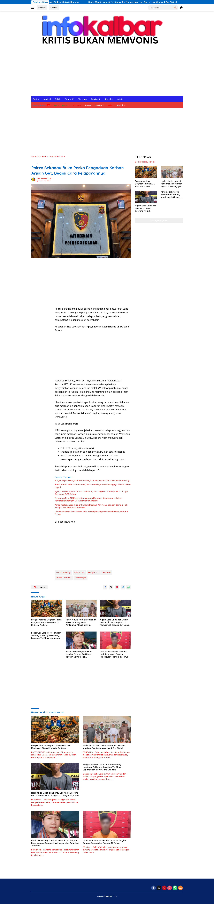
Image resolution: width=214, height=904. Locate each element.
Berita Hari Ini (39, 105)
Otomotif (69, 99)
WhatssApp (80, 577)
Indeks (120, 99)
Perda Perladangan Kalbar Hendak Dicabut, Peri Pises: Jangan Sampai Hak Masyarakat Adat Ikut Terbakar (91, 506)
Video (110, 105)
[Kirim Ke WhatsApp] (128, 587)
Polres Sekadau (63, 577)
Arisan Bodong (63, 572)
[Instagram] (169, 888)
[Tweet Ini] (111, 587)
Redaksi (42, 7)
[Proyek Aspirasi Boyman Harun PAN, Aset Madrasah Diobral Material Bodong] (46, 608)
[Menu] (33, 7)
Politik (58, 99)
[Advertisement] (107, 74)
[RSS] (180, 888)
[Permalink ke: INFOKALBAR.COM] (33, 179)
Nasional (99, 105)
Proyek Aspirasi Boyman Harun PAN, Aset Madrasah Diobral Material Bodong (92, 480)
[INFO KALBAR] (99, 31)
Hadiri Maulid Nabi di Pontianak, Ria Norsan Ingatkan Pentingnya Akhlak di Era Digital (97, 2)
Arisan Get (79, 572)
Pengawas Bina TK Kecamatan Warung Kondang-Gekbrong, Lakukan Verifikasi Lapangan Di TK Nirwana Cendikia (88, 499)
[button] (175, 7)
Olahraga (82, 99)
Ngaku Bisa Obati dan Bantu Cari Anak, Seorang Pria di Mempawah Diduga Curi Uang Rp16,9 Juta (91, 492)
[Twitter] (158, 888)
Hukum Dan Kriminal (75, 162)
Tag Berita (96, 99)
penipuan (106, 572)
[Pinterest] (164, 888)
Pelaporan (93, 572)
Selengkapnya (158, 220)
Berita (36, 99)
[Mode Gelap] (181, 7)
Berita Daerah (61, 105)
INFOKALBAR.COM (44, 178)
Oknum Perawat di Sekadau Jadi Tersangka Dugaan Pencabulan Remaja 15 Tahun (91, 513)
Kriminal (47, 99)
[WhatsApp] (175, 888)
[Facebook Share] (105, 587)
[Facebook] (153, 888)
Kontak (54, 7)
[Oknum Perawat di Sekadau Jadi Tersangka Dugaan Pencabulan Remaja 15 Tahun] (115, 640)
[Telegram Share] (123, 587)
